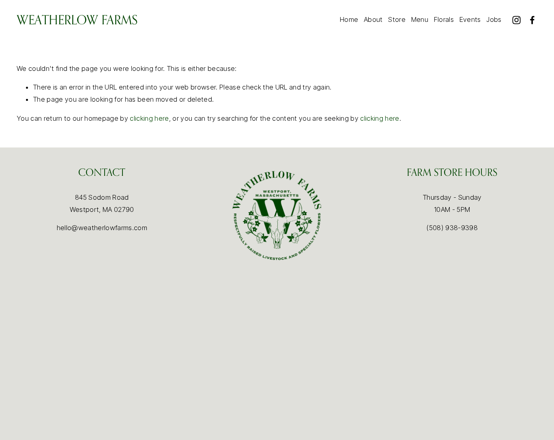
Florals (444, 19)
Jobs (493, 19)
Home (349, 19)
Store (397, 19)
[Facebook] (532, 20)
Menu (419, 19)
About (373, 19)
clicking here (149, 118)
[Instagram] (516, 20)
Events (470, 19)
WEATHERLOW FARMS (77, 19)
